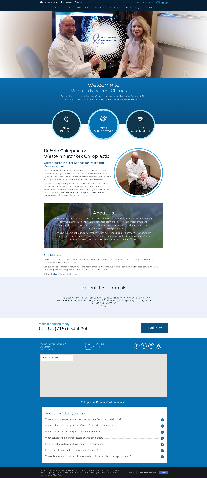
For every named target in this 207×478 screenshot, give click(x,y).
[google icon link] (158, 346)
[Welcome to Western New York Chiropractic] (105, 47)
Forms (128, 7)
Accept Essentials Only (148, 472)
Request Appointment (49, 2)
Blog (137, 7)
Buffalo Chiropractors (57, 183)
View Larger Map (47, 399)
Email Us (80, 2)
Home (56, 7)
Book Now (154, 328)
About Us (67, 7)
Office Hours (67, 2)
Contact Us (148, 7)
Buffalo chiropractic (60, 274)
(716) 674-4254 (147, 2)
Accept (163, 472)
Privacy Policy (57, 475)
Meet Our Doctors (83, 7)
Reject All (131, 472)
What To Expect (115, 7)
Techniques (99, 7)
